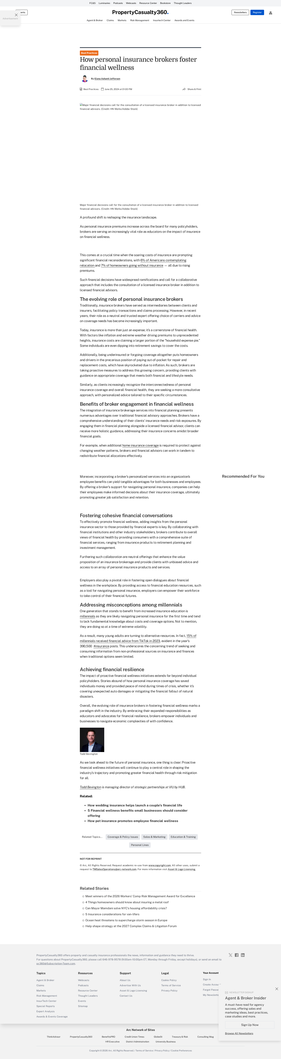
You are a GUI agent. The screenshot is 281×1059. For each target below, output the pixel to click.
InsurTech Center (46, 1001)
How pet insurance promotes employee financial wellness (133, 821)
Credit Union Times (134, 1036)
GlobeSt (158, 1036)
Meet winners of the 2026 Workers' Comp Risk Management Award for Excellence (140, 896)
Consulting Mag (205, 1036)
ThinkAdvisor (53, 1036)
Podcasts (118, 3)
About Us (125, 980)
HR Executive (112, 1041)
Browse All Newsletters (239, 1033)
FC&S (92, 3)
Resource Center (148, 3)
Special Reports (45, 1006)
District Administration (137, 1041)
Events (21, 12)
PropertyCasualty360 (81, 1036)
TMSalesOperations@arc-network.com (114, 869)
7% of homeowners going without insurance (132, 265)
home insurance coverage (140, 445)
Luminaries (104, 3)
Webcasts (131, 3)
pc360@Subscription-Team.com (55, 963)
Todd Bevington (90, 787)
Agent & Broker (45, 980)
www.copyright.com (159, 865)
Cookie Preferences (181, 1050)
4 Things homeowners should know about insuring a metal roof (127, 902)
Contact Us (126, 995)
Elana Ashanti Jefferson (107, 78)
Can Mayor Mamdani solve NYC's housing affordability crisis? (126, 908)
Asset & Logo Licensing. (182, 869)
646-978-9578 (111, 959)
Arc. (110, 1050)
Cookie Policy (169, 980)
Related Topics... (92, 836)
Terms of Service (171, 985)
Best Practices (89, 53)
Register (257, 12)
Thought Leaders (183, 3)
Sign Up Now (250, 1025)
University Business (166, 1041)
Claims (40, 985)
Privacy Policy (169, 990)
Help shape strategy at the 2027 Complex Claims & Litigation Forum (131, 926)
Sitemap (83, 1006)
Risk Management (46, 995)
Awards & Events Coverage (52, 1016)
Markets (41, 990)
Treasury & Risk (180, 1036)
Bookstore (165, 3)
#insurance (101, 646)
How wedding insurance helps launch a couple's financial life (135, 805)
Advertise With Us (130, 985)
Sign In (207, 979)
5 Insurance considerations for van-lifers (112, 914)
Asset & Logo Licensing (133, 990)
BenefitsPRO (108, 1036)
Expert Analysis (45, 1011)
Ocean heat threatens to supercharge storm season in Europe (126, 920)
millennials (87, 616)
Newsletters (240, 12)
